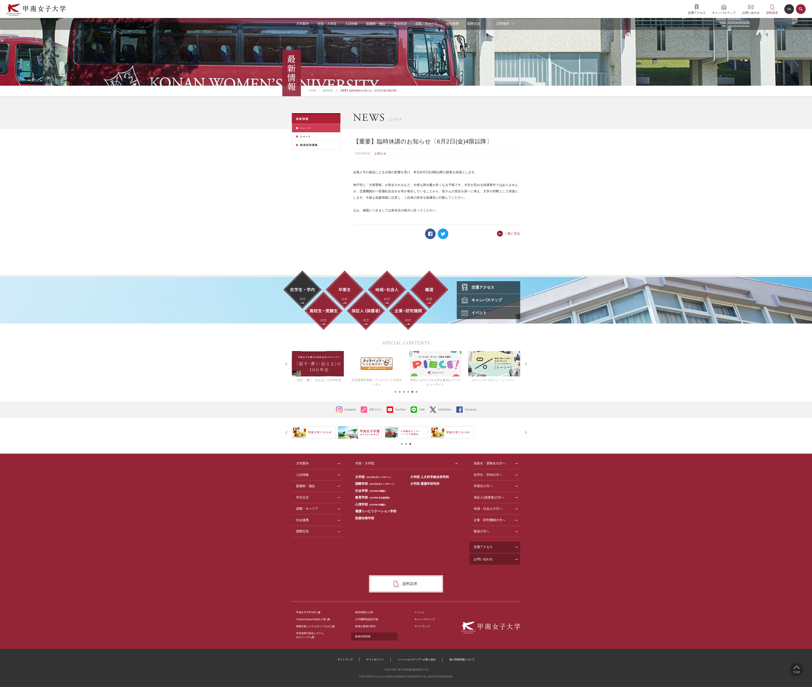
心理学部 (371, 504)
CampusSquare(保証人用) (311, 619)
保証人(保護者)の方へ (489, 497)
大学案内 (302, 23)
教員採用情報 (362, 636)
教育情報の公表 (364, 612)
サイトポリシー (375, 659)
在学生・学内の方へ (488, 474)
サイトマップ (422, 626)
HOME (312, 90)
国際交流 (473, 23)
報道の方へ (482, 531)
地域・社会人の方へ (488, 508)
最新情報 (328, 90)
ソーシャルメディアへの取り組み (417, 659)
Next (525, 363)
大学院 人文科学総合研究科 (429, 477)
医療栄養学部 (364, 518)
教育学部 (373, 497)
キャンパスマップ (724, 12)
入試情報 (351, 23)
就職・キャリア (426, 23)
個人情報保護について (462, 659)
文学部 (373, 477)
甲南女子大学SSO (306, 612)
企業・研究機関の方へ (489, 520)
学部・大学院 (326, 23)
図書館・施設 (375, 23)
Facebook (430, 234)
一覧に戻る (512, 233)
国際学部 (375, 483)
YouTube (400, 409)
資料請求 (772, 12)
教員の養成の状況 (365, 626)
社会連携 (452, 23)
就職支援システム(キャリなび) (313, 626)
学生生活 (400, 23)
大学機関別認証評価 (366, 619)
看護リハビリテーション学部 (375, 511)
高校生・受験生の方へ (489, 463)
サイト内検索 (801, 9)
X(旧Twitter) (444, 409)
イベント (419, 612)
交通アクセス (697, 12)
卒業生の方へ (483, 486)
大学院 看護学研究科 (425, 483)
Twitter (443, 234)
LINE (422, 409)
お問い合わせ (751, 12)
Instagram (350, 409)
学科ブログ (375, 409)
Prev (286, 363)
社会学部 (371, 490)
